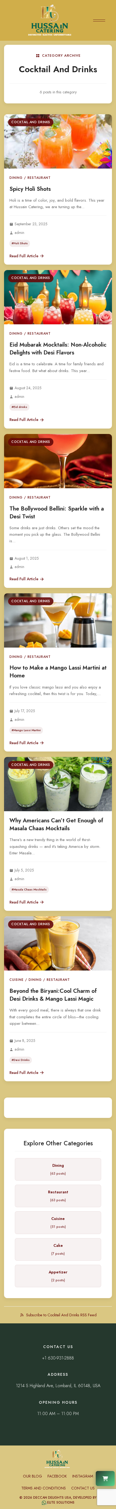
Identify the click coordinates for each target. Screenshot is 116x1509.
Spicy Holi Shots (30, 189)
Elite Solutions (60, 1502)
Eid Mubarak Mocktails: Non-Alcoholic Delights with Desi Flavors (58, 349)
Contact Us (83, 1488)
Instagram (82, 1476)
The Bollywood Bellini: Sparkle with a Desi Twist (56, 513)
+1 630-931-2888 (58, 1358)
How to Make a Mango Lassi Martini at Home (58, 672)
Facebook (57, 1476)
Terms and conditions (43, 1488)
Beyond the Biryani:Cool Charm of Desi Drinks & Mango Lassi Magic (53, 995)
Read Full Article (23, 256)
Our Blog (32, 1476)
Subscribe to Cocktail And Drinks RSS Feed (61, 1315)
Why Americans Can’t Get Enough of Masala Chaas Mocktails (56, 824)
